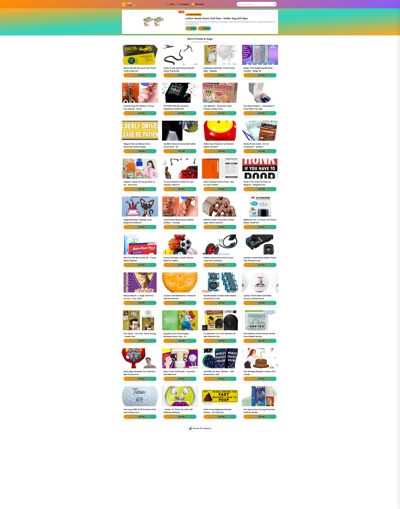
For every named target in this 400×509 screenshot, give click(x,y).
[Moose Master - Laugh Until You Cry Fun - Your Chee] (140, 282)
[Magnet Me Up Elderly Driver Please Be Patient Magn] (140, 131)
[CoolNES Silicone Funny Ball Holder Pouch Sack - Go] (180, 131)
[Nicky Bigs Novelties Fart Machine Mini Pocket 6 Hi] (140, 358)
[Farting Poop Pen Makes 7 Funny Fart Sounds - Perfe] (140, 93)
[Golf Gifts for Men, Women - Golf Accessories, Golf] (220, 358)
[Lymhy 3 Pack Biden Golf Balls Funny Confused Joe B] (260, 282)
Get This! (142, 75)
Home (172, 4)
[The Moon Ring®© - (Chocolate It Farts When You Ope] (260, 93)
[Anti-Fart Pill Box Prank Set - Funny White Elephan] (140, 244)
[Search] (275, 4)
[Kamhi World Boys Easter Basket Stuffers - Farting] (180, 207)
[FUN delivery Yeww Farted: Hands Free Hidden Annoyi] (260, 320)
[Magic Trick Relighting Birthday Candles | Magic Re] (260, 55)
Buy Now (206, 28)
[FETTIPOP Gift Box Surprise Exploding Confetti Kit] (180, 93)
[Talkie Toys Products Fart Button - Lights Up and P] (220, 131)
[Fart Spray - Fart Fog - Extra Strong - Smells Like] (140, 320)
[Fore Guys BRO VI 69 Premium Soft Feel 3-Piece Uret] (140, 396)
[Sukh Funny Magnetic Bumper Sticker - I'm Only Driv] (220, 396)
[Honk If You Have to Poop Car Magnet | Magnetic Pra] (260, 169)
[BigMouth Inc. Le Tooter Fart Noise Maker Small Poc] (260, 207)
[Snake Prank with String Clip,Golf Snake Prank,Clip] (180, 55)
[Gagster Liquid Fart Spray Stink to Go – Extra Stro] (140, 169)
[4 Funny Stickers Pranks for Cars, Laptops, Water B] (180, 169)
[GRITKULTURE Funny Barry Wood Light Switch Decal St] (220, 207)
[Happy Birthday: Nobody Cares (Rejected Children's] (140, 207)
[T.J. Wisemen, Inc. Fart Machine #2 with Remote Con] (220, 320)
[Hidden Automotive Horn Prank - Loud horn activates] (220, 244)
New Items (199, 4)
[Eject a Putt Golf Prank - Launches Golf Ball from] (180, 358)
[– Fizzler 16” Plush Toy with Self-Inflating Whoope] (180, 396)
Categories (184, 4)
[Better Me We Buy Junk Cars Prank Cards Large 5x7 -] (140, 55)
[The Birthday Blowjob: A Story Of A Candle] (260, 358)
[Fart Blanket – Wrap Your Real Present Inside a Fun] (220, 93)
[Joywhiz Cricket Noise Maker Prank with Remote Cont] (260, 244)
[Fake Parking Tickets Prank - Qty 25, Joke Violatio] (220, 169)
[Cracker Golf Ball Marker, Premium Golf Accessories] (180, 282)
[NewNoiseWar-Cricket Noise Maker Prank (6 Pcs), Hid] (220, 282)
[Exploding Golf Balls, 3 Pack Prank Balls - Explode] (220, 55)
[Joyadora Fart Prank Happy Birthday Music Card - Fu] (180, 320)
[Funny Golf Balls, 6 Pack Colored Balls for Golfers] (180, 244)
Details (192, 28)
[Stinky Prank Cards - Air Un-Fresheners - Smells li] (260, 131)
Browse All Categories (202, 428)
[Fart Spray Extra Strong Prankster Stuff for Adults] (260, 396)
